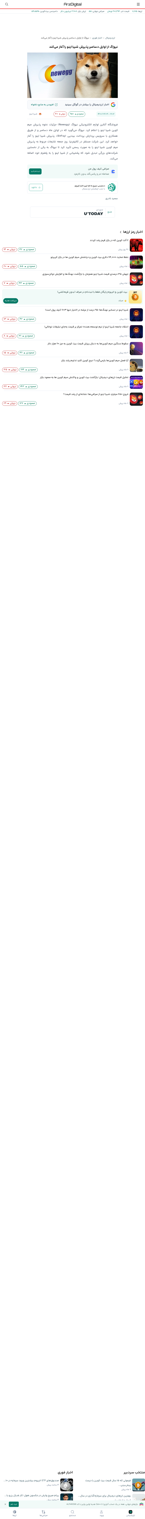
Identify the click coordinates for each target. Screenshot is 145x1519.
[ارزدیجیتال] (72, 4)
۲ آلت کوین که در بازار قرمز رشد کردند (109, 240)
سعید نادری (111, 199)
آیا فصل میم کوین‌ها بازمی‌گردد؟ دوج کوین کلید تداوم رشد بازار (94, 360)
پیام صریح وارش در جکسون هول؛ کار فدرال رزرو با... (31, 1496)
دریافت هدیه (11, 300)
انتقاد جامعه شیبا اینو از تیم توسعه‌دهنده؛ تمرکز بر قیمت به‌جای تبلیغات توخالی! (86, 327)
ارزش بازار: (81, 11)
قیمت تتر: (124, 11)
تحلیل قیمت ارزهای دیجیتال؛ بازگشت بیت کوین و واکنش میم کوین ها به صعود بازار (84, 377)
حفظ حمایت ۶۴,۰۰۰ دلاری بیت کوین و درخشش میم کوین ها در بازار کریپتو (89, 257)
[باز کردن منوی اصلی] (138, 4)
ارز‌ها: (139, 11)
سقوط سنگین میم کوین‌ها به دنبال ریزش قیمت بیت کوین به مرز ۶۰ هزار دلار (88, 344)
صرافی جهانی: (98, 11)
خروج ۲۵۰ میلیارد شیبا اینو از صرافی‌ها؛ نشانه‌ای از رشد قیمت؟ (95, 394)
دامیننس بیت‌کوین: (48, 11)
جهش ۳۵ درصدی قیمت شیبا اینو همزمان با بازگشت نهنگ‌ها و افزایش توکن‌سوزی (85, 274)
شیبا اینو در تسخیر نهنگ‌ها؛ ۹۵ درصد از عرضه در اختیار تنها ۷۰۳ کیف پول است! (86, 310)
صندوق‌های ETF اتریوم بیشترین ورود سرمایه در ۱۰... (31, 1481)
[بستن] (5, 1504)
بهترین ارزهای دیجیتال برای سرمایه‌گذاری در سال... (104, 1496)
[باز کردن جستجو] (7, 4)
